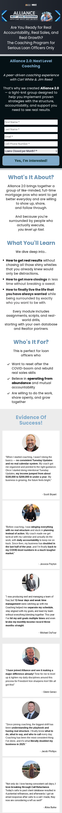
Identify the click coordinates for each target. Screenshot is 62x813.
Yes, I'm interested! (31, 161)
